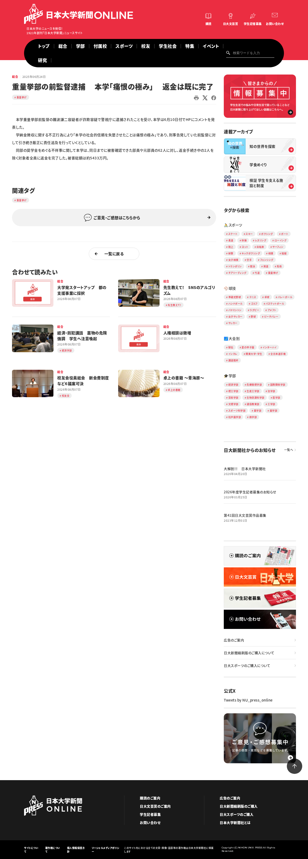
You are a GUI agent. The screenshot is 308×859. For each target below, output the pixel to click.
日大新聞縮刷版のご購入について (249, 652)
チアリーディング (237, 273)
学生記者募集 (253, 24)
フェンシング (266, 260)
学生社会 (168, 46)
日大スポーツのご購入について (247, 665)
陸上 (230, 247)
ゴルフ (254, 303)
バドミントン (235, 310)
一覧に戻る (114, 254)
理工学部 (233, 391)
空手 (249, 260)
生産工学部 (253, 391)
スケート (232, 234)
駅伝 (230, 347)
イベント (211, 46)
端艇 (284, 253)
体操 (244, 240)
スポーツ (124, 46)
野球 (253, 316)
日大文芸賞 (230, 24)
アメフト (272, 310)
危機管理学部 (254, 384)
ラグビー (254, 310)
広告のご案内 (234, 640)
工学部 (271, 404)
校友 (145, 46)
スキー (249, 234)
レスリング (260, 240)
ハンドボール (235, 303)
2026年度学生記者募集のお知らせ (250, 491)
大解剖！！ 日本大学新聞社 (245, 468)
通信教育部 (253, 404)
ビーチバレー (271, 316)
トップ (44, 46)
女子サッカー (235, 316)
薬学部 (258, 410)
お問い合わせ (275, 24)
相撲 (270, 253)
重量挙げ (22, 97)
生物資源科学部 (255, 397)
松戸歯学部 (234, 417)
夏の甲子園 (248, 347)
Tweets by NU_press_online (248, 700)
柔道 (230, 240)
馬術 (279, 266)
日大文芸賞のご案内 (155, 806)
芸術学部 (233, 397)
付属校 (100, 46)
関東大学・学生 (254, 354)
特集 (189, 46)
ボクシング (267, 234)
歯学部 (273, 410)
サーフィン (277, 247)
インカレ (232, 354)
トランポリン (235, 266)
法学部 (271, 391)
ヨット (245, 247)
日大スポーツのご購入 (236, 814)
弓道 (257, 273)
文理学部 (233, 404)
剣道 (266, 266)
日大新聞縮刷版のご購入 (239, 806)
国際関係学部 (277, 384)
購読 (208, 24)
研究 (42, 60)
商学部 (253, 417)
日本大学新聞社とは (235, 822)
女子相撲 (233, 260)
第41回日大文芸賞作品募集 (245, 515)
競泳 (252, 266)
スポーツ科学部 (237, 410)
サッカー (232, 323)
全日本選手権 (278, 354)
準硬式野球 (234, 297)
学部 (80, 46)
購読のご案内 (150, 798)
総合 (62, 46)
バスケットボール (275, 303)
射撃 (230, 253)
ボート (284, 234)
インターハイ (269, 347)
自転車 (260, 247)
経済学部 (233, 384)
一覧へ (288, 450)
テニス (252, 297)
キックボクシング (251, 253)
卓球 (267, 297)
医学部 (276, 397)
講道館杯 (233, 360)
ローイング (281, 240)
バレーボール (285, 297)
